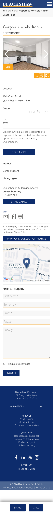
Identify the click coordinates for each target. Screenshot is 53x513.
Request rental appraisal (26, 438)
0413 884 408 (10, 194)
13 (37, 76)
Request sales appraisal (26, 435)
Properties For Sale (29, 10)
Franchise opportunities (27, 425)
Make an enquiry (26, 445)
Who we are (26, 418)
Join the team (26, 422)
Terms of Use (42, 487)
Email (17, 507)
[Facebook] (13, 216)
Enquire (11, 373)
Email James (19, 201)
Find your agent (26, 442)
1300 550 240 (26, 468)
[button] (46, 54)
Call (36, 507)
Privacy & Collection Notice (26, 238)
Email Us (26, 464)
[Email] (5, 216)
